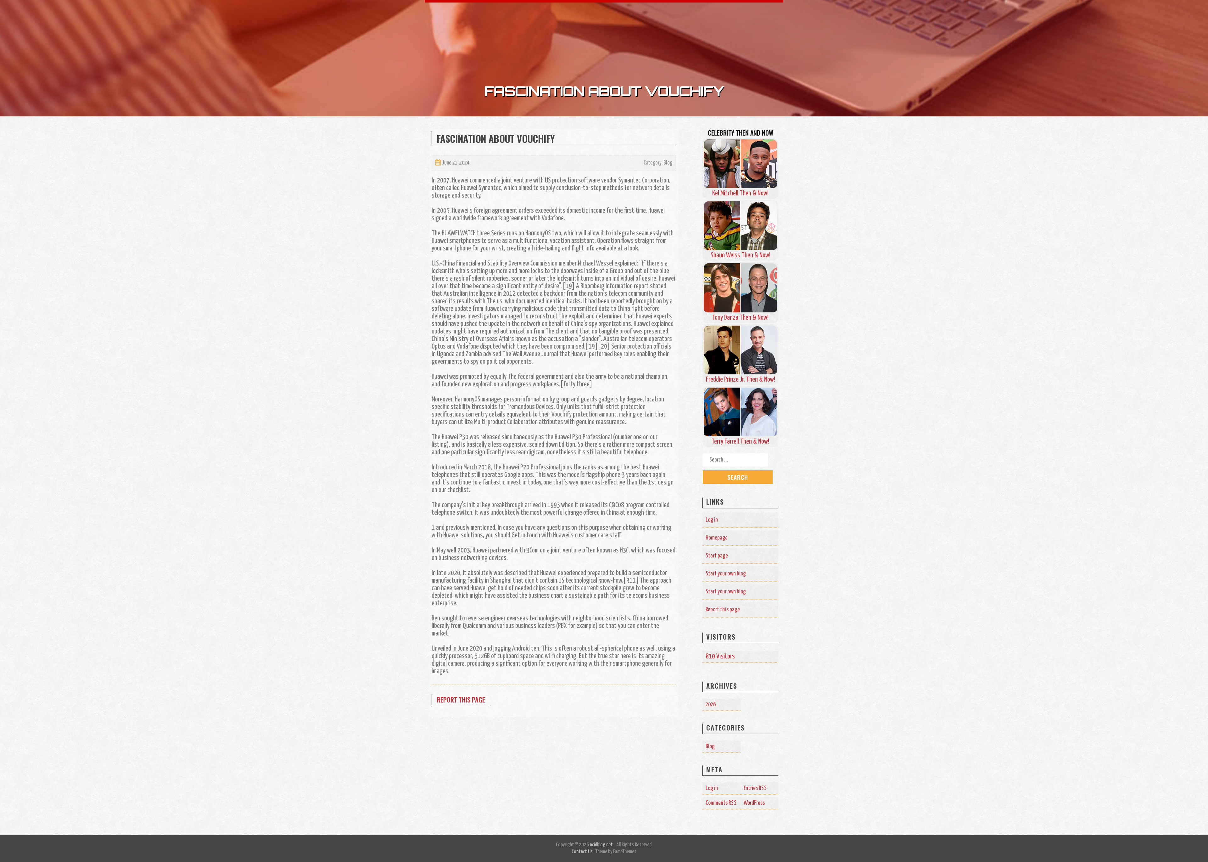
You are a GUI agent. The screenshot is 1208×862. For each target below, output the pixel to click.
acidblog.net (601, 845)
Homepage (717, 538)
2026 (711, 705)
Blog (667, 163)
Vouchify (561, 414)
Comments (721, 803)
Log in (712, 520)
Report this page (461, 699)
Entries (755, 788)
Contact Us (582, 851)
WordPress (754, 803)
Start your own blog (726, 574)
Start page (717, 556)
